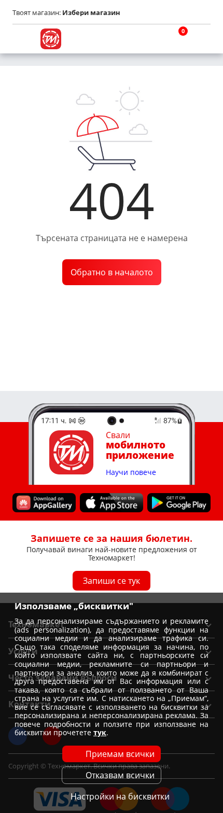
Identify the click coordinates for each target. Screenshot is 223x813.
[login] (200, 39)
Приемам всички (120, 754)
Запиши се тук (111, 580)
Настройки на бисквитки (120, 796)
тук (99, 732)
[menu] (22, 39)
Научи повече (131, 472)
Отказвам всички (120, 775)
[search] (150, 39)
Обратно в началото (112, 272)
